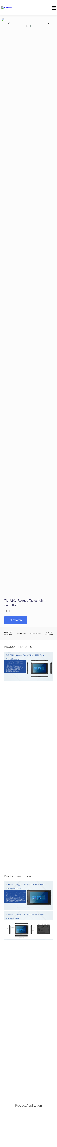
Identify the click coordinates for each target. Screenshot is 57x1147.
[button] (27, 26)
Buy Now (16, 620)
